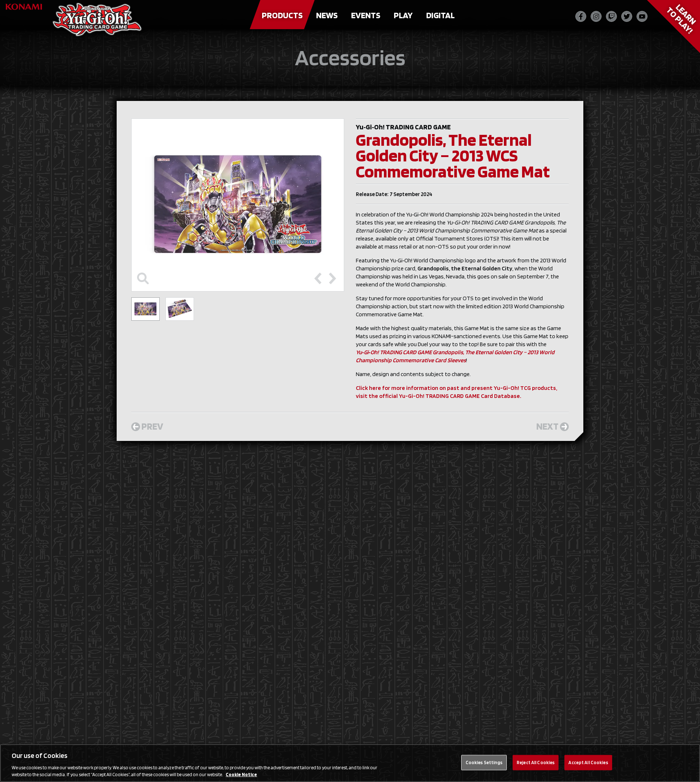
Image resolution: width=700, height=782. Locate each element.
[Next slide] (332, 278)
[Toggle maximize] (143, 278)
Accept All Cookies (588, 762)
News (327, 15)
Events (365, 15)
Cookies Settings (484, 762)
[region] (350, 763)
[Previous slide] (318, 278)
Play (403, 15)
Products (282, 15)
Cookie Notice (241, 774)
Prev (152, 426)
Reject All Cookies (536, 762)
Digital (440, 15)
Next (547, 426)
